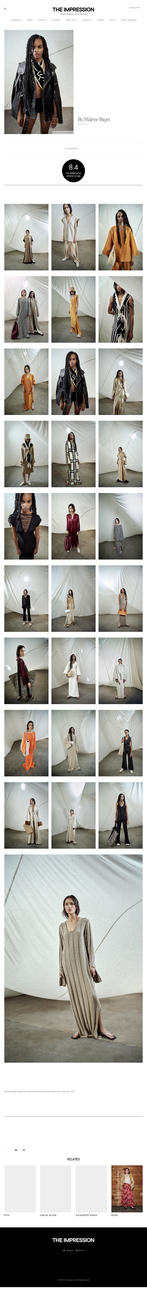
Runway (56, 20)
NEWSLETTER (134, 8)
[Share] (16, 1150)
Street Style (71, 20)
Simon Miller (48, 1215)
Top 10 (112, 20)
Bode (114, 1215)
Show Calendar (129, 20)
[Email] (24, 1150)
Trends (100, 20)
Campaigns (15, 20)
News (29, 20)
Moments (86, 20)
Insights (42, 20)
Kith (6, 1215)
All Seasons (71, 149)
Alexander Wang (86, 1215)
